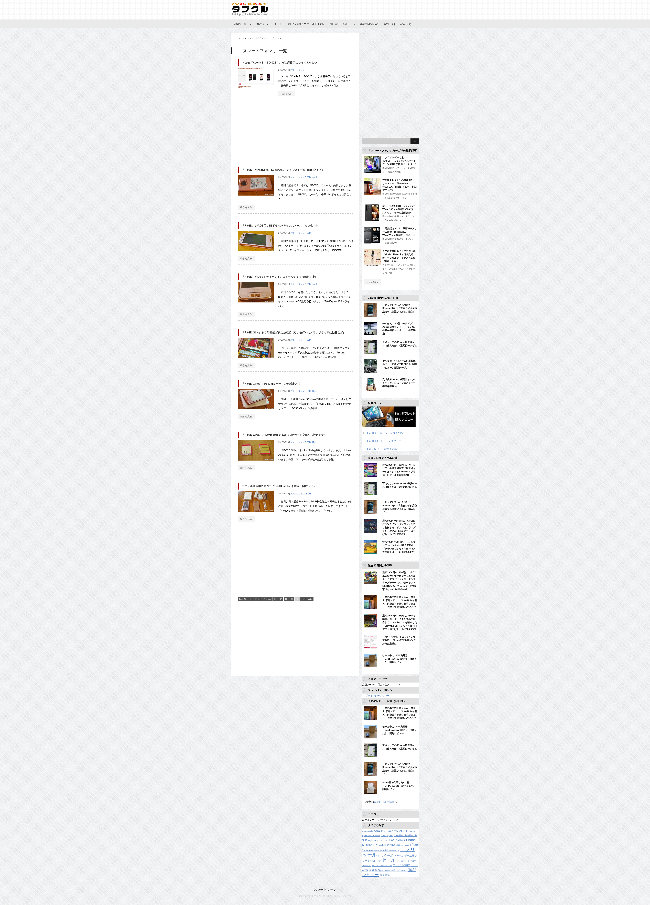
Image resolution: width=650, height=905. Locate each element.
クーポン (390, 855)
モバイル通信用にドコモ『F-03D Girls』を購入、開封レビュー (280, 486)
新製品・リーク (243, 24)
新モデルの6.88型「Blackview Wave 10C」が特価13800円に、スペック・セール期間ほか (399, 209)
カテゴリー (368, 819)
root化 (314, 177)
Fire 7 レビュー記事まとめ (382, 449)
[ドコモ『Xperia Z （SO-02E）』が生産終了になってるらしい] (256, 90)
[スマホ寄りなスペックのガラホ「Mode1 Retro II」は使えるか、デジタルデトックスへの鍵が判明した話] (372, 264)
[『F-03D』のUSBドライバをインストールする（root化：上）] (256, 304)
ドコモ (413, 861)
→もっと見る (372, 282)
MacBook (382, 845)
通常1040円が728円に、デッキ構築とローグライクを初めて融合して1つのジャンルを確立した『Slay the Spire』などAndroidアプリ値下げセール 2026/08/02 (399, 622)
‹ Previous (267, 599)
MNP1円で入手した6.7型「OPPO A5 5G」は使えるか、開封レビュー (399, 786)
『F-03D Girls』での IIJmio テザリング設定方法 (271, 383)
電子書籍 (385, 875)
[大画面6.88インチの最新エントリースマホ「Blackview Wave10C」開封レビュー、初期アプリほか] (372, 193)
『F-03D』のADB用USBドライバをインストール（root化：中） (281, 225)
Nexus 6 (407, 845)
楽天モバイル (387, 870)
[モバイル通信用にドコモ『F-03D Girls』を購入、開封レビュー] (256, 513)
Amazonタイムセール (386, 830)
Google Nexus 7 (373, 840)
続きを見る (287, 94)
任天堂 (365, 870)
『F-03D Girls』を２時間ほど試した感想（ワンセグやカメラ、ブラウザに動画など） (293, 332)
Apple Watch (368, 835)
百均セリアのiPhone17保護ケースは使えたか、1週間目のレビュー (399, 345)
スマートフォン (297, 70)
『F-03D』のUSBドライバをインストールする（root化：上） (280, 276)
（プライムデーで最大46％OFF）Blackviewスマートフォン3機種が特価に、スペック (399, 161)
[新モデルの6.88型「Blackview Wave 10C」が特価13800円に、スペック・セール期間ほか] (372, 219)
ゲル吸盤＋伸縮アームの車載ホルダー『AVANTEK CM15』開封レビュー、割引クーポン (399, 364)
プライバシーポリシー (377, 695)
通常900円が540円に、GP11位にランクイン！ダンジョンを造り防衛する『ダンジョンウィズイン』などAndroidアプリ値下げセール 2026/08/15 (399, 527)
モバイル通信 (401, 865)
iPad (391, 840)
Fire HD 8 (404, 835)
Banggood (387, 835)
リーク (414, 865)
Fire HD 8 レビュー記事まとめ (384, 441)
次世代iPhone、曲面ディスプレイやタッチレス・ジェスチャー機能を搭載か (399, 383)
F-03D (308, 177)
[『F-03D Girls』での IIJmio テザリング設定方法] (256, 411)
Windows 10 (394, 850)
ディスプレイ (403, 861)
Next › (309, 599)
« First (256, 599)
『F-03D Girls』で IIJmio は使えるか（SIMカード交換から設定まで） (284, 434)
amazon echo (367, 831)
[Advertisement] (266, 131)
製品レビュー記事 (384, 801)
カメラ (380, 856)
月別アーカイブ (370, 684)
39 (292, 599)
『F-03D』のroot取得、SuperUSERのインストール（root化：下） (283, 169)
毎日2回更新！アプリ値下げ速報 (305, 24)
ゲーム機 (409, 855)
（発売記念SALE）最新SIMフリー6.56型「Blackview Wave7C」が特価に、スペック (399, 232)
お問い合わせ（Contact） (398, 24)
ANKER (404, 830)
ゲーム (400, 856)
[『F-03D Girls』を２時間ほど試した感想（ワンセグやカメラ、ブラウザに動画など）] (256, 360)
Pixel (415, 844)
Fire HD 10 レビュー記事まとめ (385, 433)
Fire (396, 835)
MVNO (391, 844)
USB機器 (384, 850)
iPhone (410, 840)
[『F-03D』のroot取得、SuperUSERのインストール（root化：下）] (256, 197)
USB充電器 (375, 850)
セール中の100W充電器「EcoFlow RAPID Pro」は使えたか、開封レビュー (399, 659)
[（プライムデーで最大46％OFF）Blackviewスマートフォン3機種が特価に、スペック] (372, 171)
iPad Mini (400, 840)
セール (389, 860)
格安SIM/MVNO (369, 24)
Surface (366, 850)
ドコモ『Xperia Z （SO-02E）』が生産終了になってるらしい (279, 62)
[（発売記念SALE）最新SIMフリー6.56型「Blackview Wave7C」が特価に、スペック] (372, 242)
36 (275, 599)
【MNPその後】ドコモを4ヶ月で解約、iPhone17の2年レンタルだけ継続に (399, 640)
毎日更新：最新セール (342, 24)
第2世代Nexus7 (400, 870)
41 (302, 599)
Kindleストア (370, 844)
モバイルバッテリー (382, 865)
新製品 (376, 870)
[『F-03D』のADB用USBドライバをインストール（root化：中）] (256, 253)
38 (286, 599)
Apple (412, 831)
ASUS (377, 835)
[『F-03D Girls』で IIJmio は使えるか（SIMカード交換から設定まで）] (256, 462)
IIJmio (314, 391)
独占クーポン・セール (269, 24)
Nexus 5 (399, 845)
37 (281, 599)
